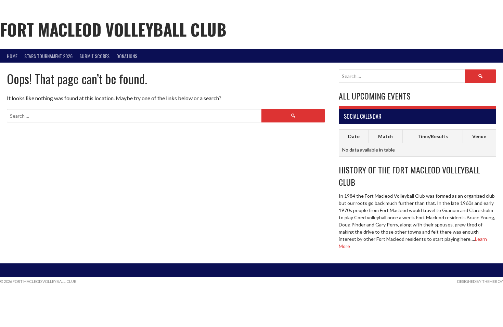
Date (354, 136)
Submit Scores (94, 56)
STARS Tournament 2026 (48, 56)
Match (385, 136)
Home (12, 56)
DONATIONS (126, 56)
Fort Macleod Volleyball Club (113, 29)
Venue (479, 136)
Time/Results (432, 136)
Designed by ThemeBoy (480, 281)
